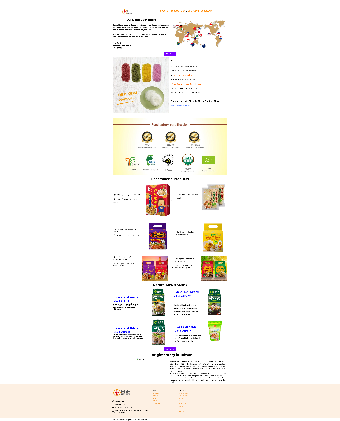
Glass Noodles (183, 396)
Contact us (206, 10)
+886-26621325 (120, 401)
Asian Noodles (183, 393)
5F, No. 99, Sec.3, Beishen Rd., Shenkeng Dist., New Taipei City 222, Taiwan (131, 411)
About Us (156, 393)
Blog (183, 10)
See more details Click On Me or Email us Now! (195, 101)
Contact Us (156, 404)
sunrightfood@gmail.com (123, 407)
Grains (181, 409)
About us (163, 10)
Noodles (181, 398)
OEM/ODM (193, 10)
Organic (181, 411)
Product (155, 396)
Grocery (181, 401)
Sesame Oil (182, 404)
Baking (181, 406)
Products (174, 10)
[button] (115, 86)
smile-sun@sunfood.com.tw (180, 106)
